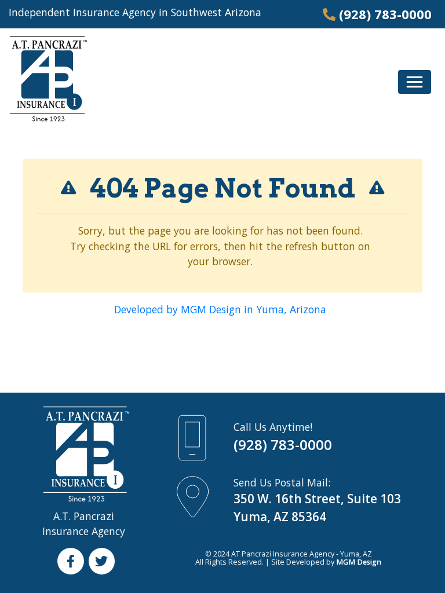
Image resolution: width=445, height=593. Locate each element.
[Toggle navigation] (414, 82)
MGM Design (358, 562)
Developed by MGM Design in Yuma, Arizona (220, 309)
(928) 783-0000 (385, 14)
